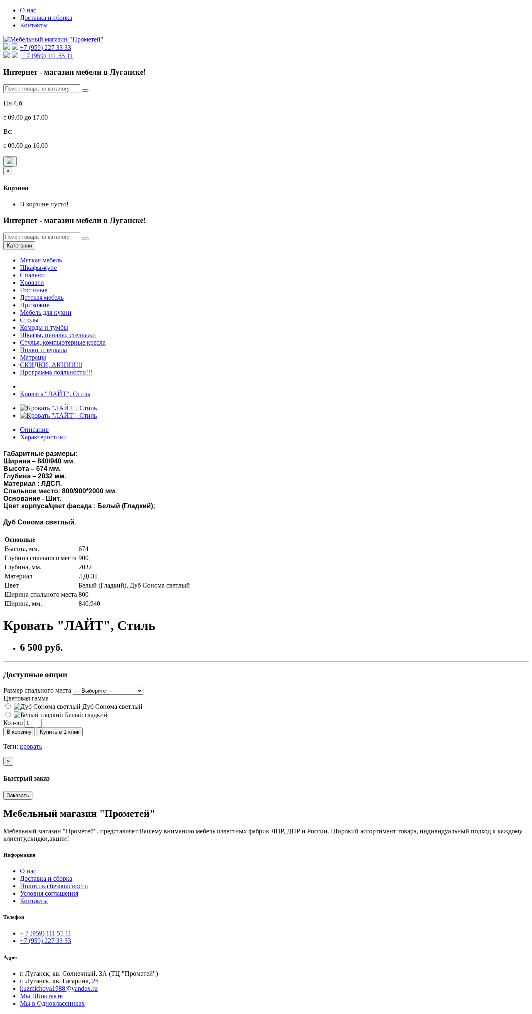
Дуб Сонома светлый (112, 706)
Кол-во (13, 722)
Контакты (34, 25)
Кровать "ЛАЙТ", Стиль (55, 393)
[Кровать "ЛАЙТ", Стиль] (58, 407)
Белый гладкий (85, 714)
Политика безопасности (54, 885)
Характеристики (43, 437)
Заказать (18, 795)
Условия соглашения (49, 893)
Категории (19, 245)
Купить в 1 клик (59, 732)
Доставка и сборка (46, 17)
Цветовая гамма (26, 698)
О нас (28, 10)
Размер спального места (37, 690)
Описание (34, 429)
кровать (31, 746)
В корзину (19, 732)
